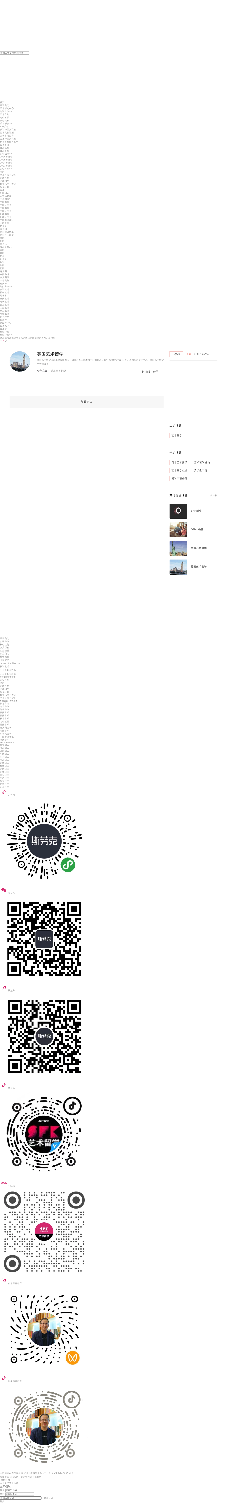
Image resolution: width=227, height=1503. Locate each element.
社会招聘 (4, 656)
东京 (48, 338)
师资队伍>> (6, 111)
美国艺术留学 (199, 548)
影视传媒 (4, 187)
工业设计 (4, 307)
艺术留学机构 (202, 462)
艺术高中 (4, 325)
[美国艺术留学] (178, 555)
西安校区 (4, 775)
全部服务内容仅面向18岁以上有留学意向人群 (23, 1473)
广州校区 (4, 753)
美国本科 (4, 202)
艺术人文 (4, 178)
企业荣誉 (4, 650)
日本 (2, 256)
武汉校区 (4, 769)
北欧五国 (4, 721)
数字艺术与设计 (8, 184)
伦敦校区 (4, 784)
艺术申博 (4, 144)
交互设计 (4, 304)
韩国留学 (4, 724)
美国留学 (4, 712)
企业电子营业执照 (9, 1483)
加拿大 (3, 226)
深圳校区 (4, 756)
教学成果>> (6, 153)
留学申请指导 (7, 135)
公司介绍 (4, 641)
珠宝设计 (4, 310)
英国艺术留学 (199, 566)
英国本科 (4, 208)
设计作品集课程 (8, 129)
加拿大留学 (6, 733)
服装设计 (4, 289)
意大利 (3, 229)
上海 (7, 338)
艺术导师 (4, 114)
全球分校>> (6, 335)
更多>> (3, 244)
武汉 (25, 338)
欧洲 (2, 262)
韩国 (2, 238)
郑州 (30, 338)
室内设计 (4, 298)
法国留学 (4, 730)
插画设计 (4, 292)
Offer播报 (197, 529)
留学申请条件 (179, 478)
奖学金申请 (200, 470)
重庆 (39, 338)
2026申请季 (6, 157)
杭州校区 (4, 766)
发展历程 (4, 647)
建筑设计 (4, 301)
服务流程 (4, 120)
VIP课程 (4, 126)
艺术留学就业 (179, 470)
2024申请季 (6, 163)
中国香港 (4, 274)
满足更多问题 (59, 370)
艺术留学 (176, 435)
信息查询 (4, 703)
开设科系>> (6, 169)
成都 (11, 338)
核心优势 (4, 644)
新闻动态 (4, 193)
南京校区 (4, 760)
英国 (2, 253)
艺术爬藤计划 (7, 132)
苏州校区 (4, 763)
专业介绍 (4, 706)
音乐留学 (4, 329)
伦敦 (53, 338)
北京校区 (4, 747)
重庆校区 (4, 778)
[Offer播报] (178, 536)
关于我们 (4, 105)
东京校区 (4, 787)
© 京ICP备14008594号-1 (62, 1473)
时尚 (2, 172)
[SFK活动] (178, 517)
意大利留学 (6, 727)
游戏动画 (4, 181)
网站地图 (5, 1480)
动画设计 (4, 313)
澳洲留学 (4, 739)
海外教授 (4, 117)
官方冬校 (4, 150)
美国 (2, 250)
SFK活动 (196, 510)
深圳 (16, 338)
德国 (2, 268)
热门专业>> (6, 286)
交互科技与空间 (8, 175)
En (5, 341)
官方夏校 (4, 147)
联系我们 (4, 653)
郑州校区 (4, 772)
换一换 (214, 495)
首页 (2, 102)
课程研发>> (6, 123)
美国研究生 (6, 205)
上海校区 (4, 750)
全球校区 (4, 744)
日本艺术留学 (179, 462)
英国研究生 (6, 211)
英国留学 (4, 715)
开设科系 (4, 680)
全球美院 (4, 280)
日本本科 (4, 214)
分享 (156, 371)
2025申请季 (6, 160)
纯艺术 (3, 295)
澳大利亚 (4, 277)
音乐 (2, 190)
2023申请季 (6, 166)
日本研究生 (6, 217)
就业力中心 (6, 322)
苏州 (43, 338)
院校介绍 (4, 709)
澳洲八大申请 (7, 235)
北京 (2, 338)
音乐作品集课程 (8, 138)
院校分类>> (6, 247)
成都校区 (4, 781)
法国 (2, 241)
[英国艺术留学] (178, 573)
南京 (20, 338)
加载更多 (87, 401)
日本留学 (4, 718)
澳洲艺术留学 (7, 232)
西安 (34, 338)
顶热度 (177, 354)
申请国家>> (6, 199)
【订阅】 (146, 371)
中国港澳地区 (7, 220)
